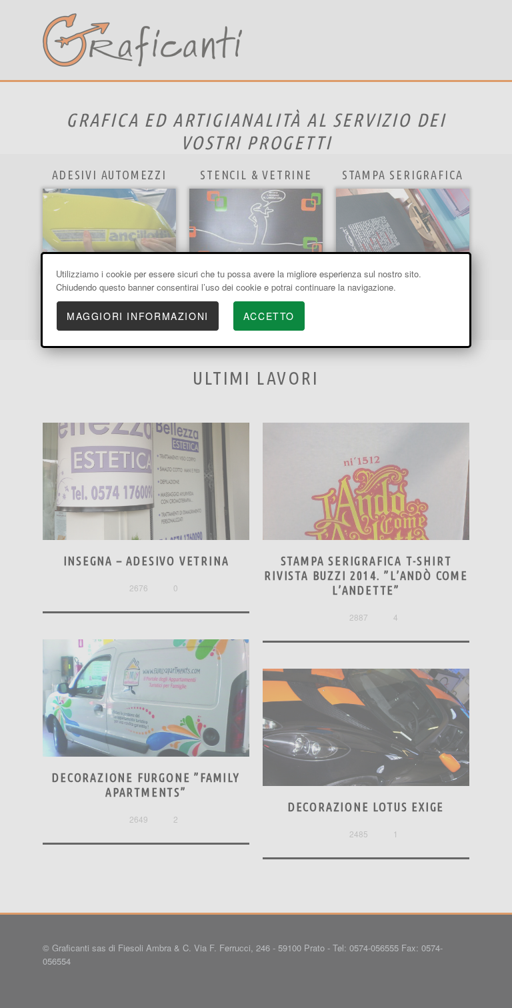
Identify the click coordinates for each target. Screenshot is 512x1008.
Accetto (269, 316)
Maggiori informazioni (138, 316)
